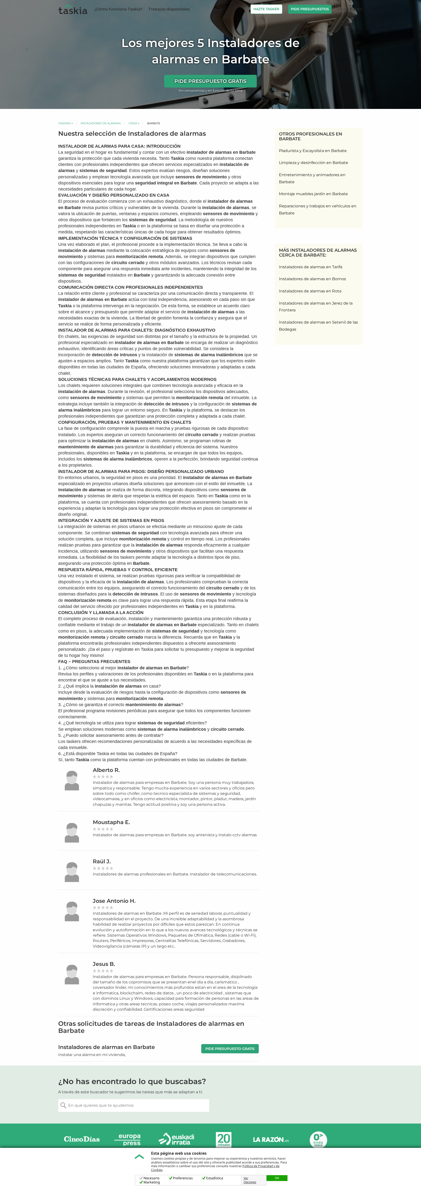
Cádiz (133, 123)
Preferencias (183, 1178)
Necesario (152, 1178)
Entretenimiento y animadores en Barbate (312, 178)
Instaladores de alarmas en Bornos (312, 279)
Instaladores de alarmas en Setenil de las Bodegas (318, 326)
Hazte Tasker (266, 9)
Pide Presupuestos (310, 9)
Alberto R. (106, 770)
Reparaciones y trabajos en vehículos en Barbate (317, 209)
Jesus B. (104, 964)
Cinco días (81, 1140)
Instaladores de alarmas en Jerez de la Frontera (316, 307)
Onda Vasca (318, 1140)
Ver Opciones (250, 1180)
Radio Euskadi (176, 1140)
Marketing (152, 1182)
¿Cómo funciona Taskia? (118, 9)
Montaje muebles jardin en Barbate (313, 194)
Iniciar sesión (350, 9)
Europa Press (129, 1140)
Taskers (64, 123)
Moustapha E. (111, 822)
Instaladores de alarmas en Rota (310, 291)
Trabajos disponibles (169, 9)
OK (277, 1178)
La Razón (271, 1140)
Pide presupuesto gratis (210, 81)
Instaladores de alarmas (101, 123)
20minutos (223, 1140)
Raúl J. (102, 861)
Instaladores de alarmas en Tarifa (310, 267)
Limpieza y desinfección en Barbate (313, 162)
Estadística (214, 1178)
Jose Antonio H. (114, 901)
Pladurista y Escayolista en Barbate (313, 150)
